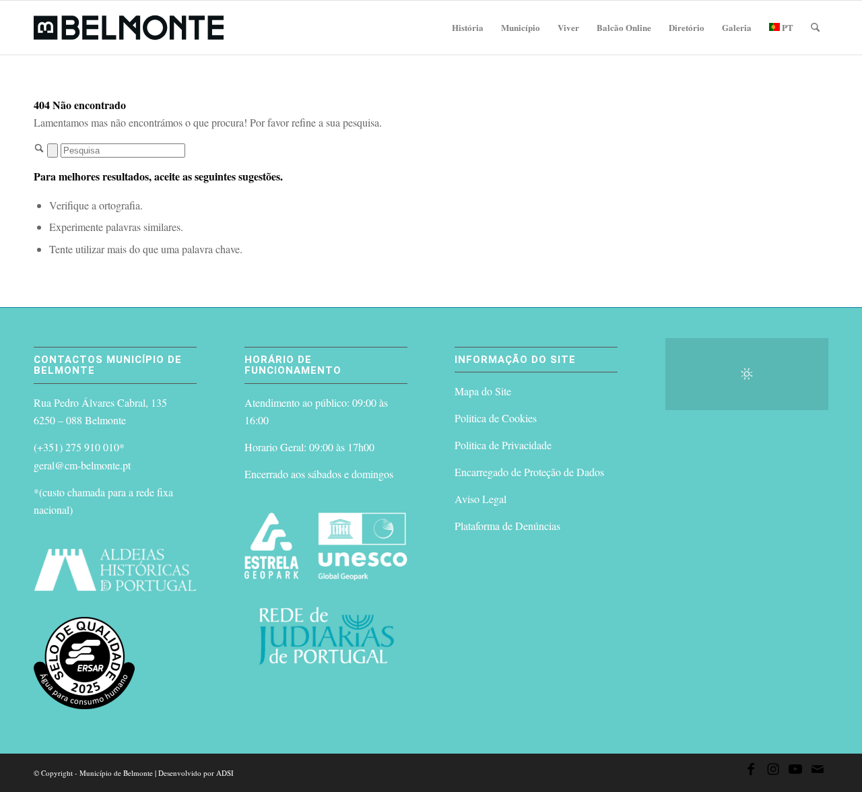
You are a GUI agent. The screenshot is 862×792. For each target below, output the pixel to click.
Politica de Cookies (496, 418)
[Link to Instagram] (773, 771)
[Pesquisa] (815, 28)
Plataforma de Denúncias (507, 526)
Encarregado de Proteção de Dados (529, 472)
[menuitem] (467, 28)
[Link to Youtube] (795, 771)
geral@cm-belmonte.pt (82, 465)
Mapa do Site (483, 391)
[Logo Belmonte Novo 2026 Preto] (129, 28)
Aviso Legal (480, 499)
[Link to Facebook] (751, 771)
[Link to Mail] (817, 771)
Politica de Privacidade (503, 445)
